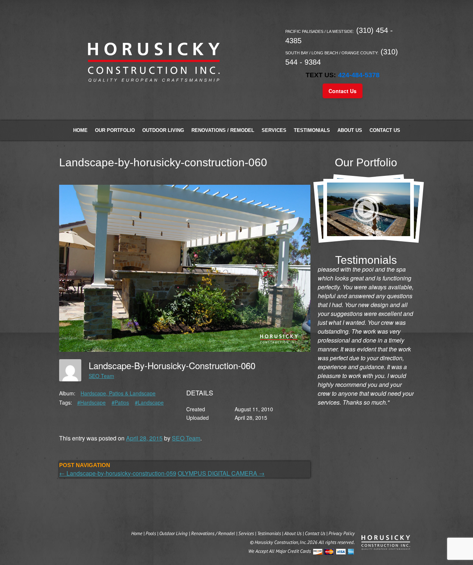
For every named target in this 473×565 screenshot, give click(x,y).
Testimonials (312, 130)
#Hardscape (91, 402)
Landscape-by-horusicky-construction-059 (117, 473)
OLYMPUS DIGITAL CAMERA (221, 473)
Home (80, 130)
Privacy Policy (342, 533)
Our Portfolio (115, 130)
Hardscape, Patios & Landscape (118, 393)
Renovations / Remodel (222, 130)
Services (274, 130)
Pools (151, 533)
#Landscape (149, 402)
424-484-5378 (359, 75)
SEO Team (101, 375)
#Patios (120, 402)
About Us (349, 130)
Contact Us (343, 91)
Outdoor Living (163, 130)
